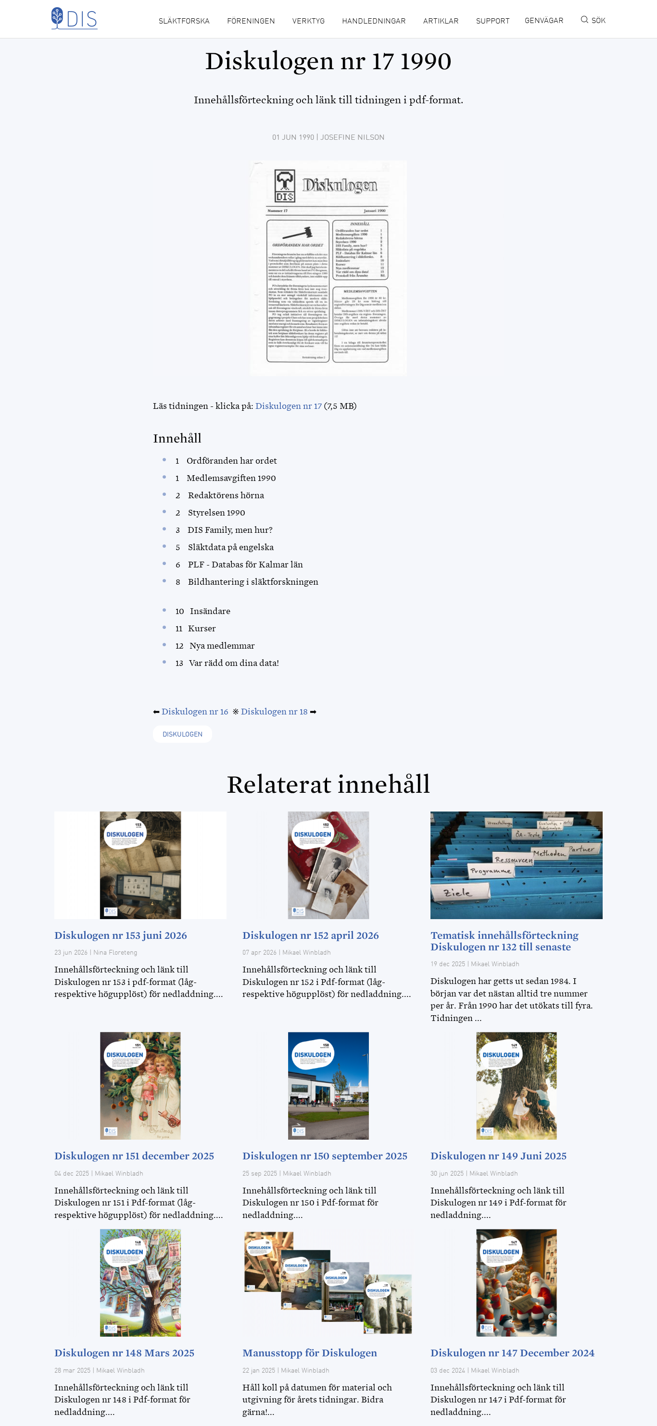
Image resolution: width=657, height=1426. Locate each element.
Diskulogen (182, 734)
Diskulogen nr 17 (288, 406)
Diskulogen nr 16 (195, 711)
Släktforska (184, 21)
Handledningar (374, 21)
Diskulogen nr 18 (274, 711)
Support (493, 21)
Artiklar (441, 21)
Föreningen (251, 21)
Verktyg (308, 21)
